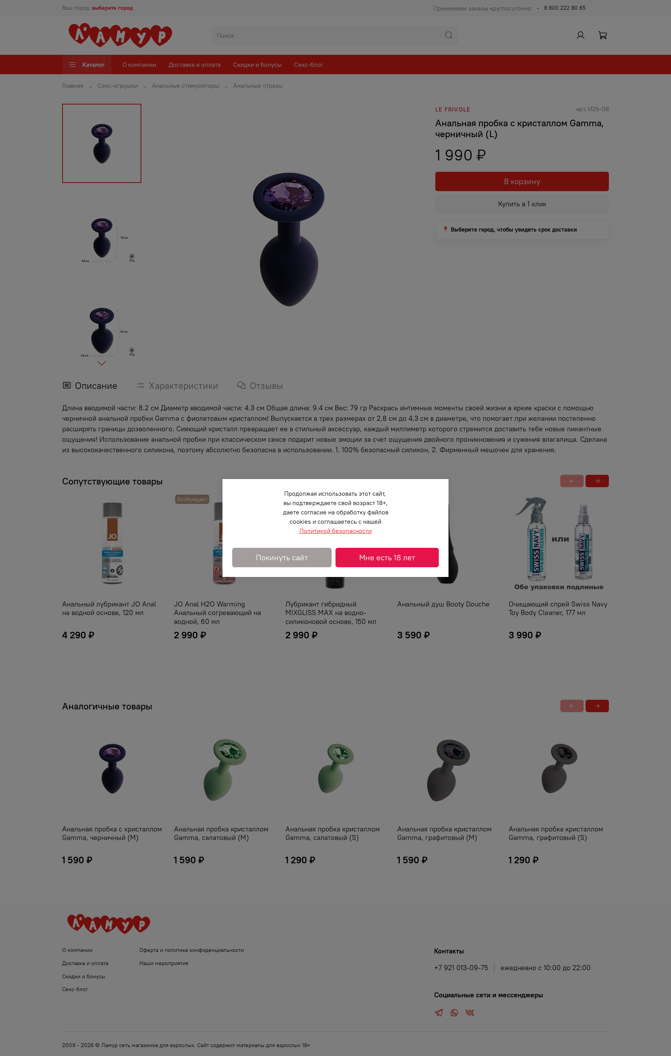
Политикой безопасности (335, 531)
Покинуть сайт (282, 557)
